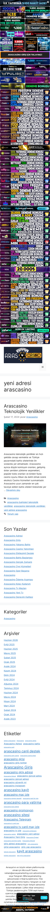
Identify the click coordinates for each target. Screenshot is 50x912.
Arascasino (13, 498)
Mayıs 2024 (10, 697)
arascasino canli (9, 747)
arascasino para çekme (11, 807)
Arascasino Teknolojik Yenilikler (24, 408)
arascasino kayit (16, 790)
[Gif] (25, 147)
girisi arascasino (12, 847)
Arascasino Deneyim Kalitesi (18, 597)
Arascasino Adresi (13, 536)
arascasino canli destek (22, 751)
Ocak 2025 (9, 662)
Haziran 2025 (11, 649)
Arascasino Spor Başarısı (16, 571)
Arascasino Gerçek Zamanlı (18, 562)
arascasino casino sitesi (28, 755)
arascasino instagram (14, 785)
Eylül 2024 (9, 679)
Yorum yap (12, 514)
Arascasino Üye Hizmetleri (17, 566)
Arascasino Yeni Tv (13, 592)
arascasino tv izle (12, 830)
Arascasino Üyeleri (32, 837)
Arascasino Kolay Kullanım (17, 584)
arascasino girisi (14, 759)
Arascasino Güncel (10, 776)
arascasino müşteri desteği (13, 798)
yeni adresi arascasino (15, 510)
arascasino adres (30, 741)
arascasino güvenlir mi (15, 782)
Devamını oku (13, 490)
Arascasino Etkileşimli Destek (19, 553)
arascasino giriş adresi (18, 772)
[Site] (25, 92)
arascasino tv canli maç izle (21, 827)
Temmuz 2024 (11, 688)
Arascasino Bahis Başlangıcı (18, 557)
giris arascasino (33, 844)
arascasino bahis (31, 743)
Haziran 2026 (11, 640)
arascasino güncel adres (29, 776)
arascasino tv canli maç (11, 823)
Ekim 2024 (9, 675)
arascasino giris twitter (15, 762)
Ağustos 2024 (11, 684)
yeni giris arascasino (23, 855)
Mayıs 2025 (10, 653)
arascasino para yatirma (22, 802)
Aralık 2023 (10, 719)
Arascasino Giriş (12, 540)
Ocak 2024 (9, 714)
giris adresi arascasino (15, 843)
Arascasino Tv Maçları (15, 588)
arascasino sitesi (16, 815)
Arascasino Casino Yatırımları (19, 549)
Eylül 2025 (9, 644)
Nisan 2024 (10, 701)
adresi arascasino (9, 741)
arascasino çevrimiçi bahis (12, 841)
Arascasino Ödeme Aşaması (18, 579)
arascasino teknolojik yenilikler (29, 506)
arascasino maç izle (16, 794)
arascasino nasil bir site (30, 798)
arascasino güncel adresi (16, 779)
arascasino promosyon (18, 810)
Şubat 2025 (10, 657)
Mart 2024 (9, 705)
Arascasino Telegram (17, 819)
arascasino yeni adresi (28, 834)
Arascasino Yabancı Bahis (17, 544)
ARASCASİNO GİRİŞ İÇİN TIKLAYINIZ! (25, 55)
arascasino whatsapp (30, 831)
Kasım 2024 (10, 670)
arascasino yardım (10, 834)
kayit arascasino (29, 851)
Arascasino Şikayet (28, 841)
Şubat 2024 (10, 710)
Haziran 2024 (11, 692)
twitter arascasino (10, 855)
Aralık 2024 (10, 666)
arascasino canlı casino (11, 755)
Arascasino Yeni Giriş (14, 837)
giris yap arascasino (31, 847)
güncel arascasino (10, 852)
